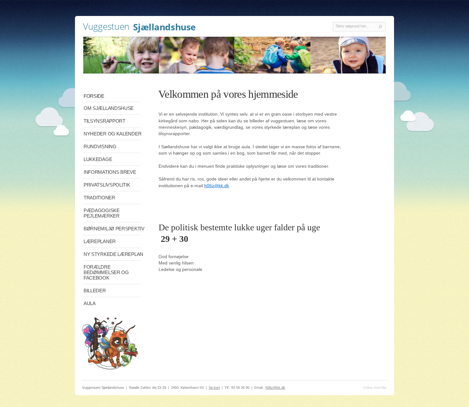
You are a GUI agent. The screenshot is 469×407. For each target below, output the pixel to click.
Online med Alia (374, 387)
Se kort (214, 387)
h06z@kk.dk (216, 185)
